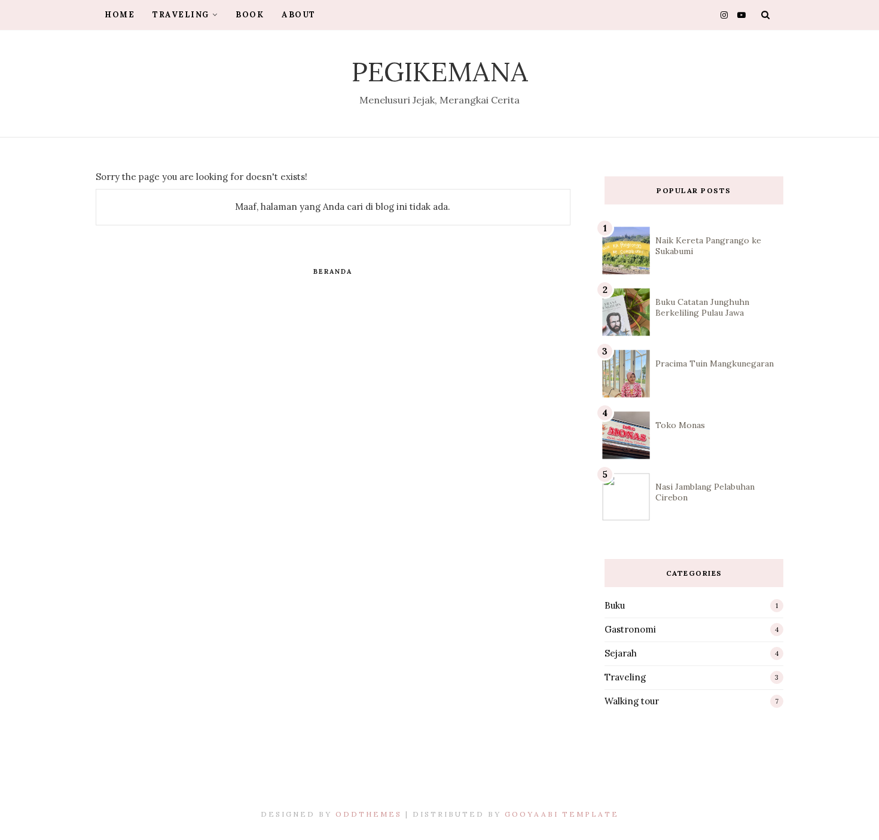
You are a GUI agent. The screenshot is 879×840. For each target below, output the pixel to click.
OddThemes (368, 814)
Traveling (180, 15)
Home (120, 15)
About (299, 15)
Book (250, 15)
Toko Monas (680, 425)
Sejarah (621, 653)
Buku (615, 605)
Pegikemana (440, 71)
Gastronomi (630, 629)
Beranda (332, 271)
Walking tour (632, 701)
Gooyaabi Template (562, 814)
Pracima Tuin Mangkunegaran (714, 363)
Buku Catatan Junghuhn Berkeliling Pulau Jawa (702, 307)
